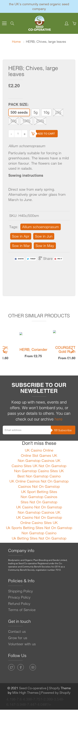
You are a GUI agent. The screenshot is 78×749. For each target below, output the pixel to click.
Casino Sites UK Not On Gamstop (39, 465)
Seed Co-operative (32, 688)
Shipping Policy (20, 591)
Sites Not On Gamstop (39, 502)
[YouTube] (33, 667)
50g (14, 121)
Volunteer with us (22, 644)
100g (26, 121)
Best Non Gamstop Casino (39, 476)
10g (46, 112)
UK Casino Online (39, 450)
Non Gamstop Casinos (39, 496)
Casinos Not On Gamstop (39, 486)
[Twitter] (11, 667)
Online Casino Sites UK (39, 522)
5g (36, 112)
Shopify (54, 688)
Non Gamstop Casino (39, 533)
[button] (5, 350)
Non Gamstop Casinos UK (39, 460)
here (58, 419)
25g (58, 112)
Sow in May (45, 245)
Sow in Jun (43, 236)
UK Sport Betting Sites (39, 491)
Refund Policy (19, 603)
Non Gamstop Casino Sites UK (39, 471)
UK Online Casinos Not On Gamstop (39, 481)
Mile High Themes (25, 693)
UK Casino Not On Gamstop (39, 507)
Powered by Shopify (55, 693)
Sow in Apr (20, 236)
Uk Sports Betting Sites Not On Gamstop (39, 527)
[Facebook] (20, 667)
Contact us (17, 631)
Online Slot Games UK (39, 455)
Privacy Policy (19, 597)
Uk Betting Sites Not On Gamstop (39, 538)
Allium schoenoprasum (40, 227)
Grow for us (17, 637)
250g (40, 121)
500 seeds (19, 112)
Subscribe (65, 430)
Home (16, 41)
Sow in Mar (21, 245)
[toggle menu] (4, 23)
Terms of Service (22, 609)
